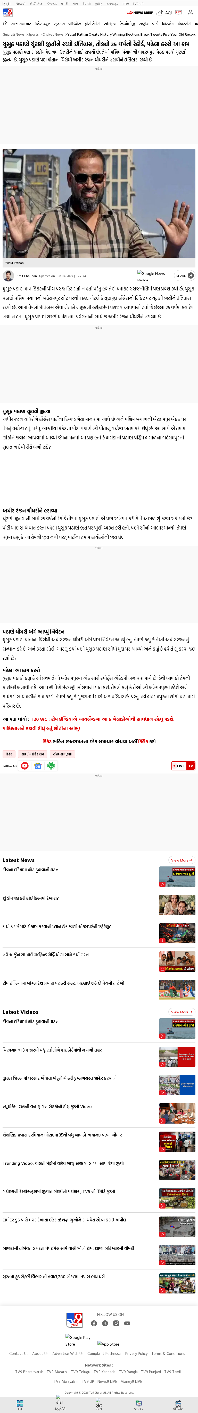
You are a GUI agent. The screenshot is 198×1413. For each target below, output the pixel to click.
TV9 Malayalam (66, 1381)
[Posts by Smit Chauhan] (8, 276)
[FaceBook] (94, 1323)
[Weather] (160, 13)
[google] (154, 275)
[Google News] (38, 766)
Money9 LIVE (131, 1381)
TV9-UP (138, 3)
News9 (20, 3)
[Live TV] (177, 12)
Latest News (19, 860)
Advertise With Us (68, 1353)
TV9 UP (88, 1381)
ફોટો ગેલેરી (92, 24)
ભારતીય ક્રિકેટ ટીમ (32, 754)
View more (179, 860)
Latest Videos (20, 1011)
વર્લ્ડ (155, 24)
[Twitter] (105, 1323)
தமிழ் (98, 3)
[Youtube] (24, 766)
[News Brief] (140, 12)
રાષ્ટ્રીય (143, 24)
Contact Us (18, 1353)
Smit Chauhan (27, 275)
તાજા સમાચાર (21, 24)
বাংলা (76, 3)
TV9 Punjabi (151, 1372)
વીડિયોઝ (74, 24)
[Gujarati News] (8, 12)
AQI (168, 13)
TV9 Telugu (80, 1372)
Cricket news (53, 34)
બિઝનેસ (168, 24)
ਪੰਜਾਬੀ (87, 3)
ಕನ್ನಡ (36, 3)
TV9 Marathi (57, 1372)
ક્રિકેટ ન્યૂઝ (43, 24)
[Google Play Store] (80, 1340)
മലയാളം (112, 3)
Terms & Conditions (168, 1353)
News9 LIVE (107, 1381)
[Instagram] (116, 1323)
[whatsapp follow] (51, 766)
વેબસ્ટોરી (184, 24)
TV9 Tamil (172, 1372)
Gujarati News (13, 34)
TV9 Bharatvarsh (29, 1372)
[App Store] (112, 1345)
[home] (5, 23)
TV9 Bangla (128, 1372)
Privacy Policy (136, 1353)
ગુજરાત (59, 24)
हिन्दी (7, 3)
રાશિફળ (110, 24)
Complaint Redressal (104, 1353)
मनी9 (125, 3)
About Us (40, 1353)
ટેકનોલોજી (127, 24)
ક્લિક (143, 741)
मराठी (65, 3)
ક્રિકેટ (47, 741)
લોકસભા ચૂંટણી (62, 754)
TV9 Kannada (105, 1372)
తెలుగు (52, 3)
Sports (33, 34)
